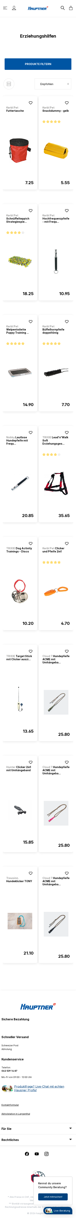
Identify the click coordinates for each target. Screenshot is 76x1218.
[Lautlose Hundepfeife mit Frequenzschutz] (20, 483)
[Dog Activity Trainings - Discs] (20, 591)
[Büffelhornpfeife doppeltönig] (56, 372)
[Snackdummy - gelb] (56, 151)
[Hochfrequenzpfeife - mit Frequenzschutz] (56, 261)
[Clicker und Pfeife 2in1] (56, 591)
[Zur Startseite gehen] (38, 7)
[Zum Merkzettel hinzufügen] (30, 103)
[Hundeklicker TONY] (20, 921)
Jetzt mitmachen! (53, 1196)
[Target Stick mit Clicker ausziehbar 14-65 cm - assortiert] (20, 699)
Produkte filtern (38, 64)
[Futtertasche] (20, 151)
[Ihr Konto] (14, 8)
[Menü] (5, 8)
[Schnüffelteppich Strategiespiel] (20, 261)
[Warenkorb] (69, 8)
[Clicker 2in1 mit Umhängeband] (20, 810)
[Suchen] (62, 8)
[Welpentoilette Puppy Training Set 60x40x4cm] (20, 372)
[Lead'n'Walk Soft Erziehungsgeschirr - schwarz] (56, 483)
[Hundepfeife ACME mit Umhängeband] (56, 702)
